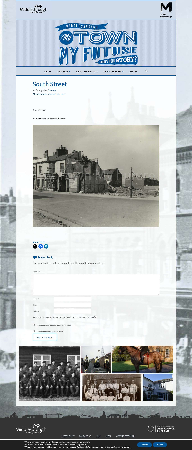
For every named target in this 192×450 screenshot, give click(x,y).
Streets (52, 90)
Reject (160, 444)
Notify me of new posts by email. (51, 331)
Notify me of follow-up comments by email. (54, 325)
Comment (37, 272)
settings (126, 447)
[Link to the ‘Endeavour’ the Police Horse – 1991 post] (142, 359)
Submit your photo (86, 71)
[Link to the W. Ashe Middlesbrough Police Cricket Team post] (111, 387)
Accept (144, 444)
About (47, 71)
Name (36, 299)
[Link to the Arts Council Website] (161, 429)
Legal (108, 436)
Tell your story (112, 71)
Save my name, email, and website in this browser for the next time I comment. (63, 317)
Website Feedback (125, 436)
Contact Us (85, 436)
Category (62, 71)
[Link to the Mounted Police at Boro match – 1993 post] (96, 359)
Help (98, 436)
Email (35, 305)
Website (36, 311)
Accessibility (68, 436)
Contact (134, 71)
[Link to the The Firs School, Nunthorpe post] (158, 387)
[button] (146, 70)
